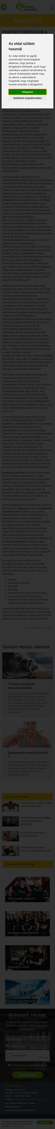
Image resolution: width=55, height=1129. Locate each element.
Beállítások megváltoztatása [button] (27, 98)
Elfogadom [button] (27, 92)
